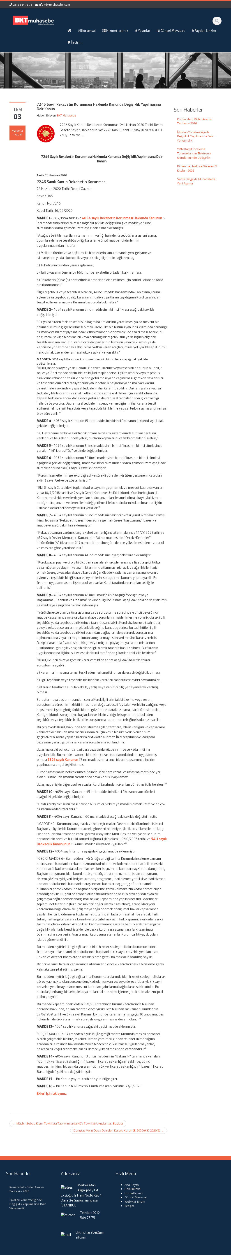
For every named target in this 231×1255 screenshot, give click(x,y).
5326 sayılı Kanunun (63, 760)
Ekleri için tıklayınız (52, 1094)
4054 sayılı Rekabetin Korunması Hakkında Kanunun (122, 218)
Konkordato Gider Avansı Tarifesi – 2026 (194, 121)
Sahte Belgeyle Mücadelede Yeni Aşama (196, 181)
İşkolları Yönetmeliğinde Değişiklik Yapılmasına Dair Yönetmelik (195, 136)
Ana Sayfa (132, 1185)
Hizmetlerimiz (134, 1193)
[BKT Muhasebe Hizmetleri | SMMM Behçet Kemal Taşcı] (33, 19)
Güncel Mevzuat (136, 1197)
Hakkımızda (133, 1189)
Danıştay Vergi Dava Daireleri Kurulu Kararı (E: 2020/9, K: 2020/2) (119, 1130)
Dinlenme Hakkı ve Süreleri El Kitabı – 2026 (197, 168)
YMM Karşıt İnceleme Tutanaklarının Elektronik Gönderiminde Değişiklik (194, 153)
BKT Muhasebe (66, 115)
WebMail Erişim (135, 1201)
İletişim (129, 1206)
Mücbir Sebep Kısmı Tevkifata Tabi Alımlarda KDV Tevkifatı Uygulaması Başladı (68, 1123)
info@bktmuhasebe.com (54, 5)
